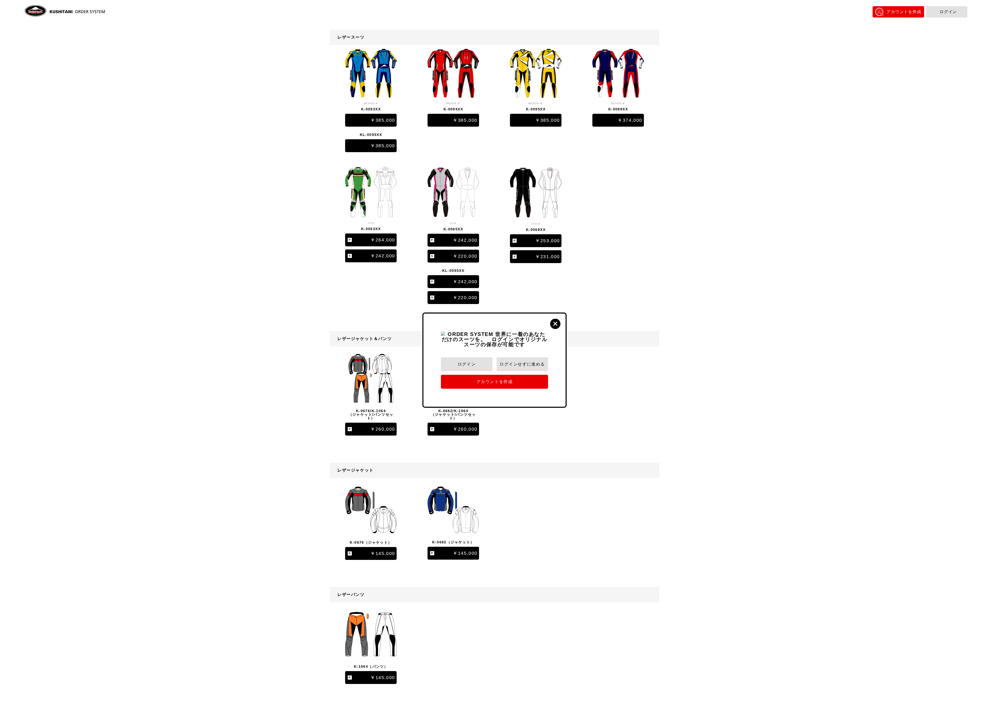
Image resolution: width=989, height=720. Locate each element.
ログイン (948, 12)
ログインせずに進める (522, 364)
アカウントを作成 (903, 12)
